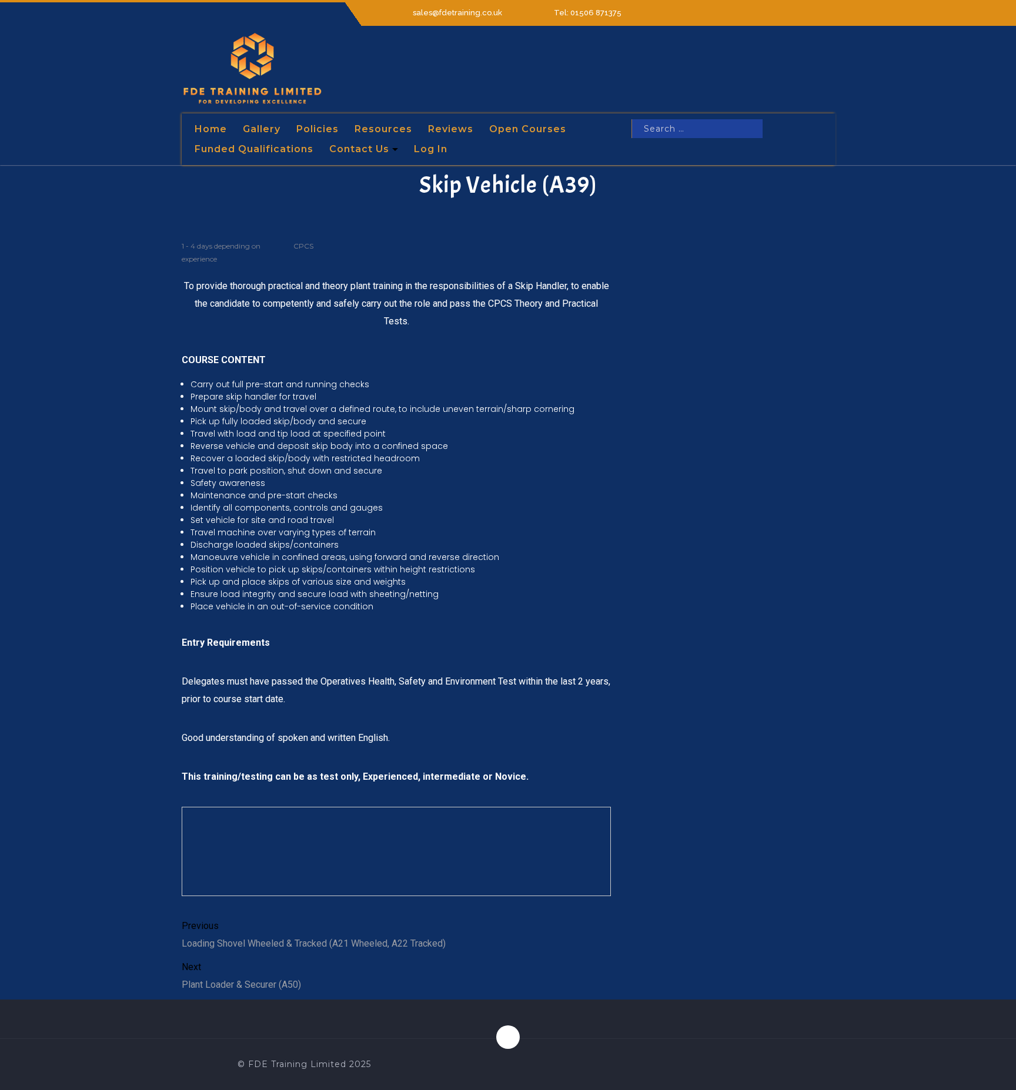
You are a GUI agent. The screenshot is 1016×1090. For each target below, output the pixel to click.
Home (211, 129)
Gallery (261, 129)
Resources (383, 129)
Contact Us (359, 149)
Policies (317, 129)
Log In (430, 149)
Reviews (450, 129)
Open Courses (527, 129)
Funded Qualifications (254, 149)
